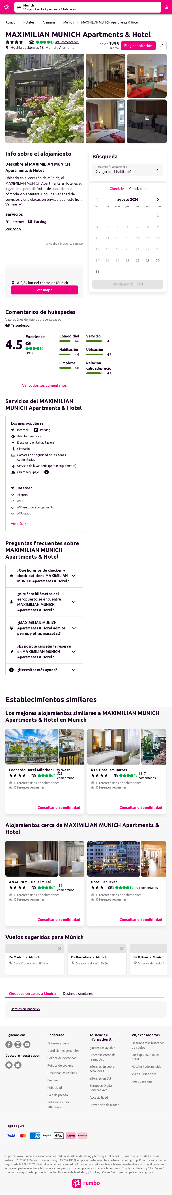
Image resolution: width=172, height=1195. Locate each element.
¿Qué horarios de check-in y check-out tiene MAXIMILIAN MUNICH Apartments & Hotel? (43, 575)
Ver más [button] (17, 523)
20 (127, 249)
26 (117, 260)
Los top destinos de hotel (145, 1057)
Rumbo (10, 22)
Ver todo (13, 229)
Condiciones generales (63, 1050)
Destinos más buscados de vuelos (148, 1045)
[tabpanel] (86, 1009)
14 (138, 238)
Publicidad (54, 1087)
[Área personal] (166, 7)
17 (97, 249)
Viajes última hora (144, 1074)
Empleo (52, 1080)
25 (107, 260)
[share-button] (162, 45)
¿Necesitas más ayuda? (37, 670)
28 (138, 260)
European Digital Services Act (101, 1088)
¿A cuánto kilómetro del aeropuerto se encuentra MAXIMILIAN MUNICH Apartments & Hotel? (39, 602)
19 (117, 249)
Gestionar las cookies (62, 1073)
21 (138, 249)
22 (148, 249)
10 (97, 238)
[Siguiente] (157, 199)
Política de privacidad (62, 1058)
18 (107, 249)
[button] (44, 98)
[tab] (32, 994)
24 (97, 260)
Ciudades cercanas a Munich (32, 994)
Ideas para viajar (143, 1081)
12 (117, 238)
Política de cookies (60, 1065)
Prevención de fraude (104, 1105)
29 (148, 260)
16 (158, 238)
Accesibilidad (99, 1097)
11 (107, 238)
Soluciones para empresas (58, 1104)
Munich (68, 22)
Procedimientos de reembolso (103, 1057)
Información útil (100, 1078)
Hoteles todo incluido (146, 1066)
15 (148, 238)
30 (158, 260)
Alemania (49, 22)
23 (158, 249)
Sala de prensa (57, 1095)
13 (127, 238)
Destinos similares (78, 994)
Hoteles (29, 22)
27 (127, 260)
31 (97, 271)
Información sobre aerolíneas (102, 1069)
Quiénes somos (58, 1043)
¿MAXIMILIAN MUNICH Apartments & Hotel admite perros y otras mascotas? (41, 628)
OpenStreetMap (72, 243)
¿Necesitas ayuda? (102, 1048)
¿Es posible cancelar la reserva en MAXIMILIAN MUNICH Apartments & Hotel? (44, 651)
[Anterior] (97, 199)
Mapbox (54, 243)
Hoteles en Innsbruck (25, 1009)
